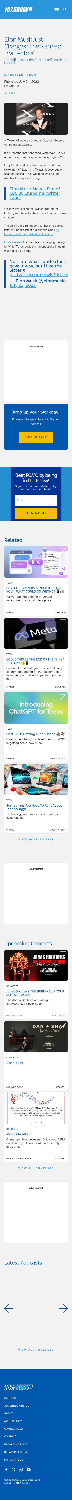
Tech (31, 75)
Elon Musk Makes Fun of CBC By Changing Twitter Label (35, 193)
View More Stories (36, 840)
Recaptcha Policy (16, 1445)
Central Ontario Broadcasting (26, 1479)
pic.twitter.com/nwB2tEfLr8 (39, 275)
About (8, 1414)
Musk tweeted (13, 242)
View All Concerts (36, 1168)
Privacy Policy (14, 1460)
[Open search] (64, 9)
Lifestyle (13, 75)
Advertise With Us (16, 1406)
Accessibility (13, 1421)
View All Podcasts (36, 1350)
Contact (10, 1436)
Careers (10, 1398)
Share (10, 93)
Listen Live (36, 437)
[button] (8, 1308)
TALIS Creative (23, 1483)
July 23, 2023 (23, 285)
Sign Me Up (36, 513)
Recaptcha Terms (16, 1452)
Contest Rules (14, 1429)
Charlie (14, 86)
